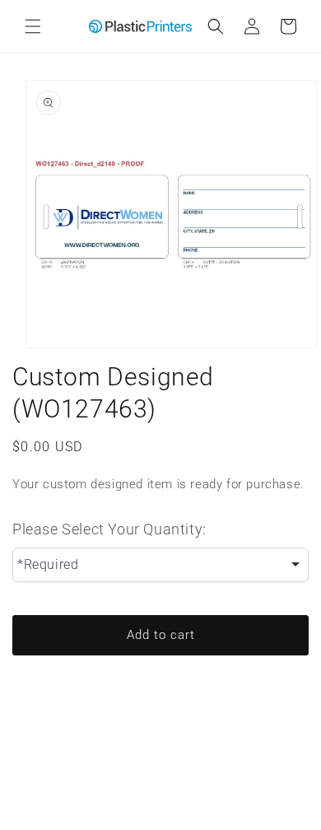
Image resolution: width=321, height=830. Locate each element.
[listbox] (160, 565)
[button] (33, 26)
